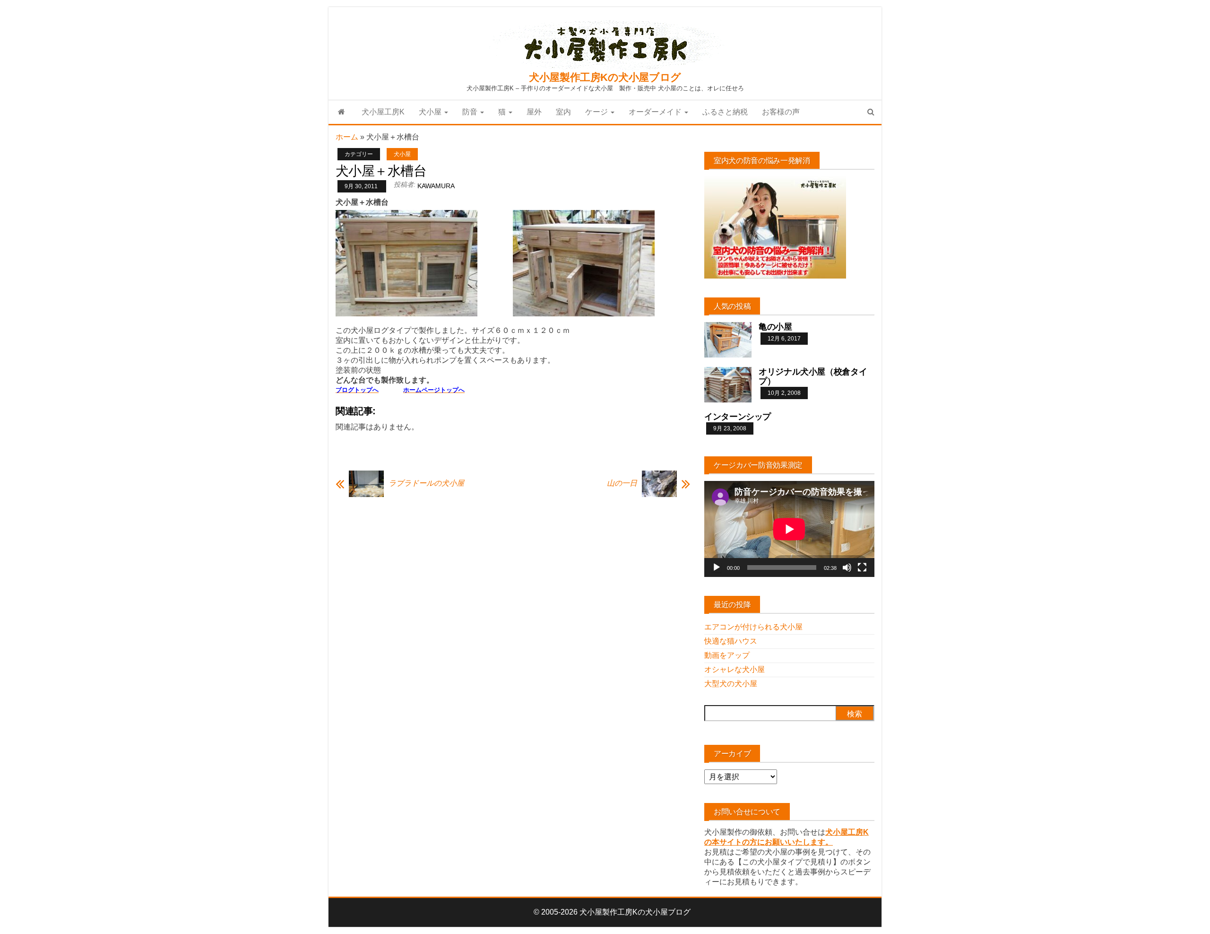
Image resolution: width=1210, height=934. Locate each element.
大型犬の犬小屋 (730, 684)
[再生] (716, 567)
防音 (470, 112)
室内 (563, 112)
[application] (789, 529)
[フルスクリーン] (862, 567)
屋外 (534, 112)
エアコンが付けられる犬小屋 (753, 627)
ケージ (597, 112)
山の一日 (622, 483)
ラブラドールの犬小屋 (426, 483)
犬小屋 (431, 112)
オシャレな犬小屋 (734, 669)
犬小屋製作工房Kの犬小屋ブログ (605, 77)
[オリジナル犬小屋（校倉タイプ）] (728, 384)
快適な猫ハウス (730, 641)
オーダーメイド (656, 112)
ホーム (347, 137)
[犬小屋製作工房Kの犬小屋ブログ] (341, 112)
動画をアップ (727, 655)
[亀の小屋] (728, 339)
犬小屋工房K (383, 112)
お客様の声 (781, 112)
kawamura (436, 186)
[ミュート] (847, 567)
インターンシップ (737, 416)
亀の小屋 (775, 327)
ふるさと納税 (725, 112)
